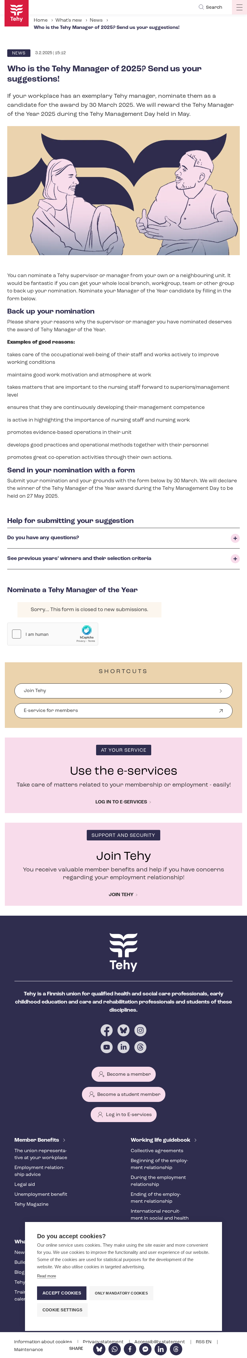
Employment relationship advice (39, 1171)
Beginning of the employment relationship (159, 1164)
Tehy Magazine (31, 1204)
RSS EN (204, 1342)
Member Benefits (37, 1140)
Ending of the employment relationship (156, 1198)
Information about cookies (43, 1342)
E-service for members (51, 713)
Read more (46, 1276)
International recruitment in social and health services (160, 1218)
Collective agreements (157, 1151)
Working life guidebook (161, 1140)
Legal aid (24, 1184)
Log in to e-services (121, 802)
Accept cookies (61, 1293)
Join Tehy (35, 690)
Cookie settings (62, 1310)
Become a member (129, 1074)
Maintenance (28, 1350)
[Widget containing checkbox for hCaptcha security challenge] (52, 634)
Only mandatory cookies (121, 1293)
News (96, 20)
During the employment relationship (158, 1181)
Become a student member (129, 1094)
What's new (68, 20)
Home (41, 20)
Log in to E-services (129, 1114)
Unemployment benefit (40, 1194)
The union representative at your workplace (40, 1154)
